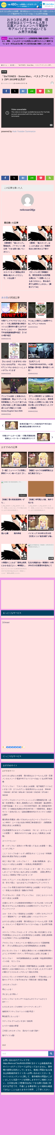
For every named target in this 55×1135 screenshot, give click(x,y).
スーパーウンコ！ (9, 841)
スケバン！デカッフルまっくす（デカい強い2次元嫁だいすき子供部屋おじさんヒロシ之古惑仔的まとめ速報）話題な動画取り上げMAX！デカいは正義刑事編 (27, 935)
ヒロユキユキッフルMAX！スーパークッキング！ (22, 1007)
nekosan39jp (27, 210)
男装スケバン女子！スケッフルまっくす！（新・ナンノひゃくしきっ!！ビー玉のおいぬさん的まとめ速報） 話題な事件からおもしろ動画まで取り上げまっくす (27, 872)
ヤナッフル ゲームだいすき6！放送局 (17, 1021)
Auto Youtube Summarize (24, 131)
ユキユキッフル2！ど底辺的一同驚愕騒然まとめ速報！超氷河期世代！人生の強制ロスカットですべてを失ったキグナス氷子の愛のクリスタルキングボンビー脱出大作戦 (27, 969)
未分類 (4, 71)
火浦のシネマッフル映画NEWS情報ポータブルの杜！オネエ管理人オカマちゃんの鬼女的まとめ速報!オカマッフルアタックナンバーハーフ (27, 906)
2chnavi (5, 622)
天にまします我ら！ (10, 994)
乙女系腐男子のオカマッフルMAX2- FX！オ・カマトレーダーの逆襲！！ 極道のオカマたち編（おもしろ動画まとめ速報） (26, 833)
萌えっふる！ (7, 989)
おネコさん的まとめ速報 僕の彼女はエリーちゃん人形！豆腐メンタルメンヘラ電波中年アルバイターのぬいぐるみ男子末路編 (27, 778)
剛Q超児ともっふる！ (11, 1016)
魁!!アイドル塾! (8, 1035)
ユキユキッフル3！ (10, 984)
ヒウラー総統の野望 (10, 1026)
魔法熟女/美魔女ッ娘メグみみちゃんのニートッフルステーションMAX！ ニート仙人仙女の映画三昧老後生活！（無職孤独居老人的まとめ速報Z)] (26, 822)
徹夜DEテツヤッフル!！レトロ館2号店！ (18, 1011)
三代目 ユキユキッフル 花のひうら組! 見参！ (21, 1031)
